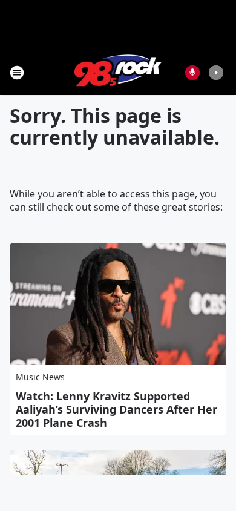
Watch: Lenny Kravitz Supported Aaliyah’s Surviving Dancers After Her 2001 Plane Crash (116, 409)
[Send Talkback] (192, 72)
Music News (40, 377)
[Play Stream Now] (216, 72)
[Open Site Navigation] (17, 72)
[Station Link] (118, 72)
